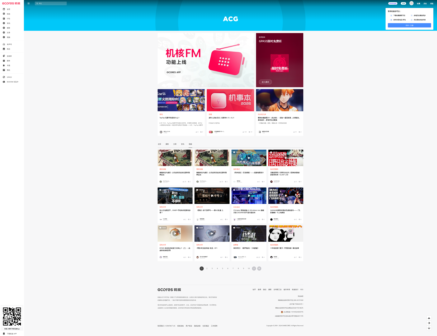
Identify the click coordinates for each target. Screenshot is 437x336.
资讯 (161, 114)
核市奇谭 (287, 289)
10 (249, 268)
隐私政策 (197, 326)
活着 (210, 114)
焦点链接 (206, 60)
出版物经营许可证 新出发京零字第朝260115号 (289, 316)
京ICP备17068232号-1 (296, 304)
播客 (270, 289)
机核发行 (295, 289)
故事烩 (235, 245)
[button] (160, 60)
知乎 (254, 289)
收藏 (418, 3)
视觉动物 (163, 169)
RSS (301, 289)
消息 (431, 3)
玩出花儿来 (262, 114)
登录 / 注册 (409, 25)
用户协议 (189, 326)
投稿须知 (180, 326)
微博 (259, 289)
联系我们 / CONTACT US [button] (166, 326)
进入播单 (265, 82)
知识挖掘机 (274, 169)
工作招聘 (214, 326)
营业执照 (300, 296)
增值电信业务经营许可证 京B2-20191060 (290, 300)
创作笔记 (236, 169)
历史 (425, 3)
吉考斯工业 (278, 289)
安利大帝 (163, 207)
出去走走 (236, 207)
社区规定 (206, 326)
